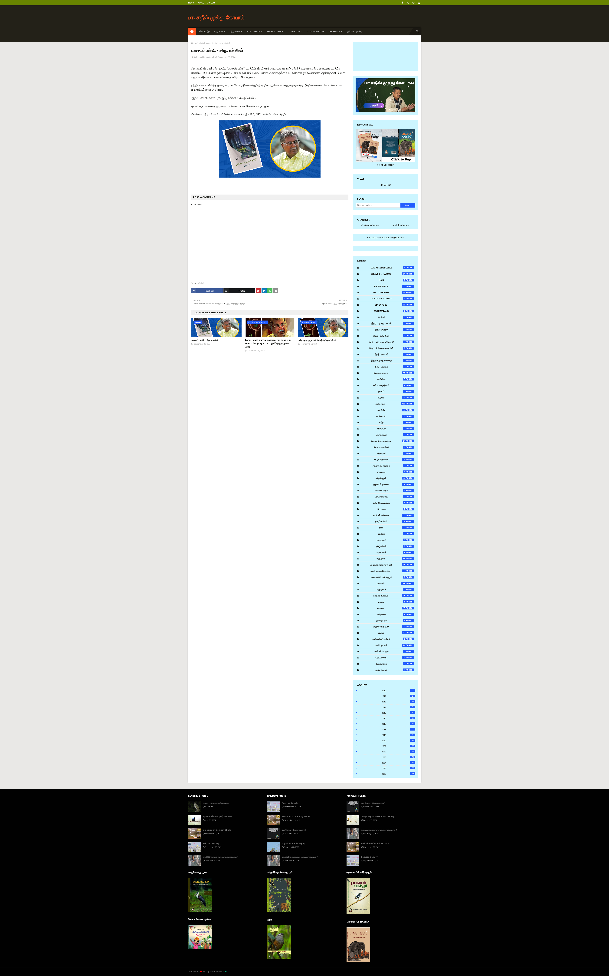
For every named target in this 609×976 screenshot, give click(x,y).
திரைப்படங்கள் (390, 521)
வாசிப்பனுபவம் (390, 645)
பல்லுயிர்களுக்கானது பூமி (387, 564)
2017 (398, 723)
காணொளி (391, 416)
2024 (398, 762)
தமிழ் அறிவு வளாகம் (389, 502)
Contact (211, 2)
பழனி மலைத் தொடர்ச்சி (388, 570)
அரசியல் (391, 317)
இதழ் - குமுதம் (390, 329)
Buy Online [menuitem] (253, 31)
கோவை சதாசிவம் (389, 447)
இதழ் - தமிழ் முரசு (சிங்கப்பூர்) (387, 342)
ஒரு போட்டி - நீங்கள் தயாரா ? (294, 829)
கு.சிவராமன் (390, 434)
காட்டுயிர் (391, 410)
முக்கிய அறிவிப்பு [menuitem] (354, 31)
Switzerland (389, 311)
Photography (389, 292)
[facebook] (402, 3)
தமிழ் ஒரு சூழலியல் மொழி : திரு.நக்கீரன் (317, 339)
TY (206, 971)
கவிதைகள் (390, 403)
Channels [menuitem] (334, 31)
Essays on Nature (388, 273)
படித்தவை (391, 558)
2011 (398, 696)
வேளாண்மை (390, 663)
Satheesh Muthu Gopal (204, 57)
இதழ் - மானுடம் (390, 366)
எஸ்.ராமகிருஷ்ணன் (389, 385)
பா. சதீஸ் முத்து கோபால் (216, 17)
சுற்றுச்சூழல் (391, 478)
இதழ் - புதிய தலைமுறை (388, 360)
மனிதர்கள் (391, 614)
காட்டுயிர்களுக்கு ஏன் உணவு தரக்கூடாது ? (221, 856)
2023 (398, 757)
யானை (392, 632)
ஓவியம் (391, 391)
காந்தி (392, 422)
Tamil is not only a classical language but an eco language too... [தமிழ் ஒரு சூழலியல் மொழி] (268, 343)
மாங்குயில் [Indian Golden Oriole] (377, 816)
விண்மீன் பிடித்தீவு (389, 651)
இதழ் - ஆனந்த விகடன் (388, 323)
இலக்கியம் (391, 379)
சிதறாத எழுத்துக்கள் (389, 465)
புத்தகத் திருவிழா (389, 595)
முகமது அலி (390, 620)
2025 (398, 768)
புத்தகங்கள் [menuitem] (235, 31)
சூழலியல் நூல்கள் (389, 484)
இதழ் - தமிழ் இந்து (389, 335)
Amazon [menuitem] (295, 31)
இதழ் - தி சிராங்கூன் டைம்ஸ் (387, 348)
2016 (398, 718)
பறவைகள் (390, 583)
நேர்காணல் (391, 552)
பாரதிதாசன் (390, 589)
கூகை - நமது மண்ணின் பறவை (216, 802)
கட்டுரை (391, 397)
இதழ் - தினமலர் (390, 354)
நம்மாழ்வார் (391, 540)
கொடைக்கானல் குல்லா (388, 441)
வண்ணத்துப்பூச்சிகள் (388, 639)
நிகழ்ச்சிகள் (390, 546)
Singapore (390, 304)
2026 (398, 773)
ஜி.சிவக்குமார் (390, 669)
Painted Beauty (211, 843)
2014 (397, 707)
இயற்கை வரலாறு (390, 372)
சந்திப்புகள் (391, 453)
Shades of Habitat (388, 298)
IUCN (392, 280)
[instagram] (413, 3)
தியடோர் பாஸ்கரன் (389, 515)
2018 (397, 729)
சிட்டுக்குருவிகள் (389, 459)
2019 (397, 735)
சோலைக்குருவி (390, 490)
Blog (225, 971)
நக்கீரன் (202, 43)
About (201, 2)
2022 (398, 751)
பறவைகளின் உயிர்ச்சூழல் (388, 577)
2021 (398, 746)
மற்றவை (391, 608)
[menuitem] (192, 31)
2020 (398, 740)
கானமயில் (391, 428)
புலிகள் (391, 601)
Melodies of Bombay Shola (217, 829)
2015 (397, 712)
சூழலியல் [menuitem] (218, 31)
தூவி (392, 527)
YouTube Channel (400, 225)
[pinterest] (419, 3)
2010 (397, 690)
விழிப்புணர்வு (390, 657)
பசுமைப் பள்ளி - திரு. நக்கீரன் (204, 339)
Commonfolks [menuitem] (316, 31)
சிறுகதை (391, 471)
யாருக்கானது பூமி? (389, 626)
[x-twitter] (408, 3)
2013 (398, 701)
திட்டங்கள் (391, 509)
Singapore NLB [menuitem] (275, 31)
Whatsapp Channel (370, 225)
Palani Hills (390, 286)
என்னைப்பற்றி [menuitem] (204, 31)
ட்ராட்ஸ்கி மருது (390, 496)
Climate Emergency (388, 267)
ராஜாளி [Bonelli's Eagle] (293, 843)
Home (191, 2)
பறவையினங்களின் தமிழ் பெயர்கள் (217, 816)
